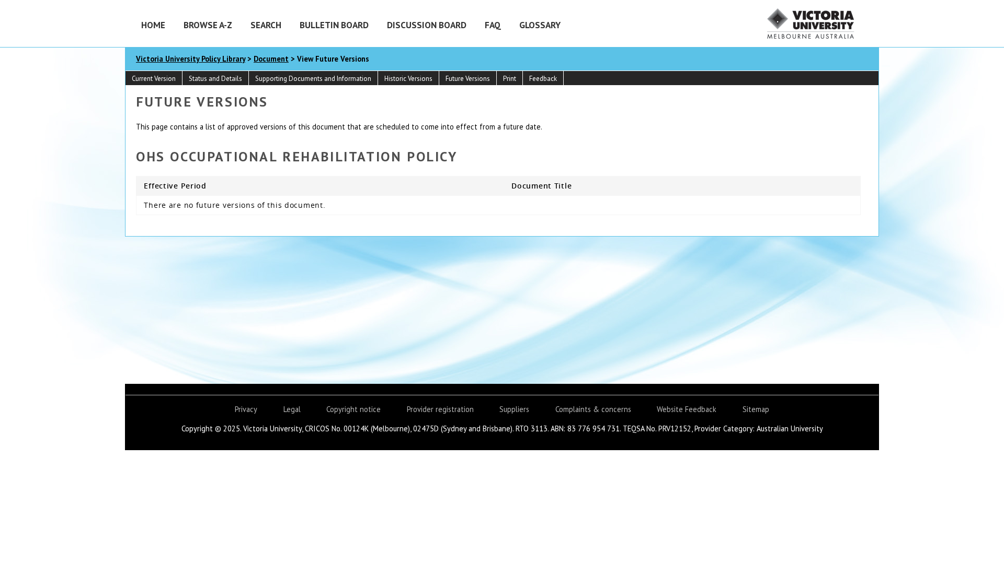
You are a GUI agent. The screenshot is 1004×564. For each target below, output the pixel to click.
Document (271, 59)
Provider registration (440, 409)
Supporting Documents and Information (313, 78)
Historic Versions (408, 78)
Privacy (246, 409)
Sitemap (756, 409)
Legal (292, 409)
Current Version (154, 78)
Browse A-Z (208, 25)
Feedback (543, 78)
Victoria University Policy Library (190, 59)
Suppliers (514, 409)
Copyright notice (353, 409)
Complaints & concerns (593, 409)
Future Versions (468, 78)
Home (153, 25)
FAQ (493, 25)
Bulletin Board (334, 25)
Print (509, 78)
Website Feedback (686, 409)
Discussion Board (426, 25)
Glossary (540, 25)
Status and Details (215, 78)
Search (265, 25)
